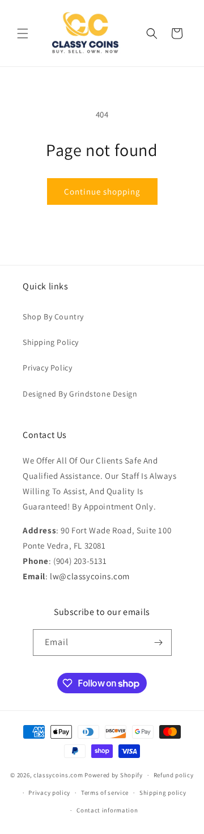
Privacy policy (49, 793)
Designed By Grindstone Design (80, 394)
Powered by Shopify (113, 775)
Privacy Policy (47, 368)
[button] (22, 33)
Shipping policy (162, 793)
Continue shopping (102, 191)
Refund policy (174, 775)
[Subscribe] (158, 642)
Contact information (107, 810)
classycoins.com (58, 775)
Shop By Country (53, 316)
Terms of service (105, 793)
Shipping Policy (51, 342)
